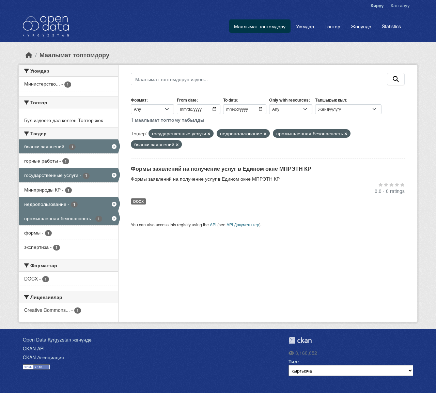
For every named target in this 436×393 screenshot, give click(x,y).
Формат (138, 100)
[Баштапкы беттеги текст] (29, 54)
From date (187, 100)
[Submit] (396, 79)
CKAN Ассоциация (43, 357)
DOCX (138, 201)
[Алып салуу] (208, 133)
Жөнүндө (361, 26)
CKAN (300, 340)
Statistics (391, 26)
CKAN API (34, 348)
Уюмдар (305, 26)
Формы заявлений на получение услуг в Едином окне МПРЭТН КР (221, 168)
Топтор (332, 26)
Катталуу (400, 5)
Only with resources (289, 100)
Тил (293, 361)
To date (230, 100)
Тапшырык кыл (330, 100)
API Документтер (243, 224)
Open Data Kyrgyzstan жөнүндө (57, 339)
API (213, 224)
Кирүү (377, 5)
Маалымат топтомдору (259, 26)
